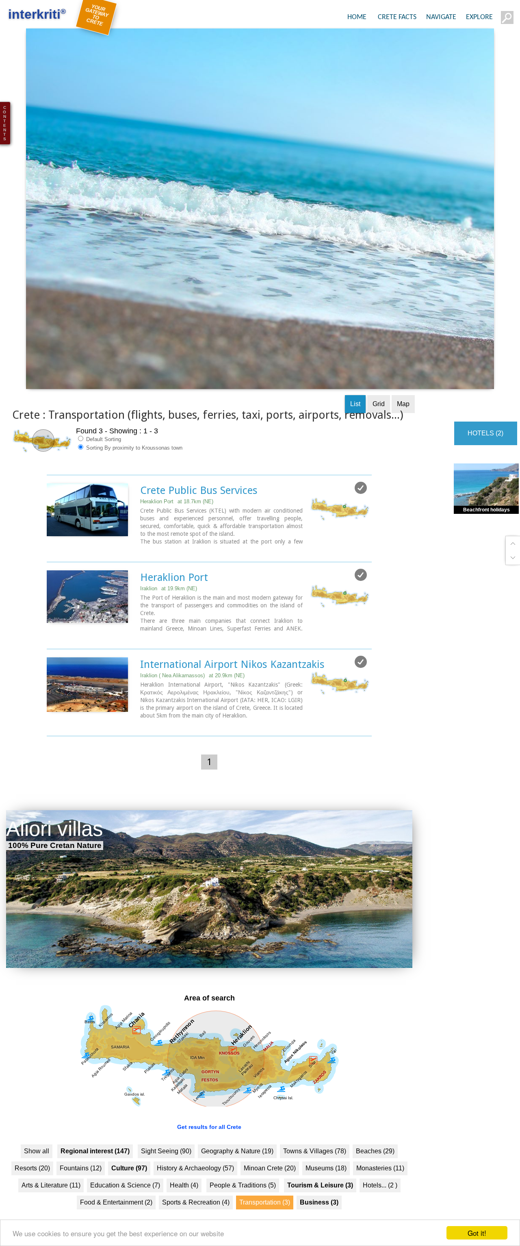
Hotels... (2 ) (380, 1198)
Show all (36, 1164)
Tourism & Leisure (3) (320, 1198)
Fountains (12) (81, 1181)
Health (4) (184, 1198)
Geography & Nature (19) (237, 1164)
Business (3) (319, 1215)
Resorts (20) (32, 1181)
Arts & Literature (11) (51, 1198)
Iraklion (168, 602)
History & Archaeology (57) (195, 1181)
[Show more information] (51, 563)
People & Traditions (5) (243, 1198)
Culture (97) (129, 1181)
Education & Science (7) (125, 1198)
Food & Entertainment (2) (116, 1215)
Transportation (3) (264, 1215)
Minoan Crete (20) (270, 1181)
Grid (379, 417)
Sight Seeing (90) (166, 1164)
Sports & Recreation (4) (196, 1215)
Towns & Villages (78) (314, 1164)
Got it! (477, 1233)
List (355, 417)
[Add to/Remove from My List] (361, 501)
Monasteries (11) (380, 1181)
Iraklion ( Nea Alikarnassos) (192, 689)
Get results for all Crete (209, 1140)
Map (403, 417)
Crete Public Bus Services (199, 504)
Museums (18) (326, 1181)
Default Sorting (102, 453)
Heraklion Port (176, 515)
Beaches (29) (375, 1164)
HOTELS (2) (485, 446)
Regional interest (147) (95, 1164)
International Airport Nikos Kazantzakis (232, 678)
